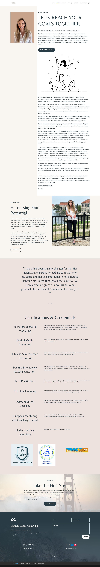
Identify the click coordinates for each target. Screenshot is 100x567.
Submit (86, 536)
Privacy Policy (83, 3)
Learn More (15, 250)
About (58, 3)
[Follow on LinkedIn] (72, 545)
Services (64, 3)
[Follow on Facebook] (69, 545)
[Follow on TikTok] (75, 545)
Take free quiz (50, 503)
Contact (76, 3)
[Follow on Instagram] (66, 545)
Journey (70, 3)
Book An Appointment (46, 49)
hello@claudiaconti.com (70, 548)
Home (53, 3)
